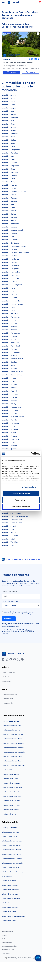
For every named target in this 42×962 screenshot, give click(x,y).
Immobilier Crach (8, 179)
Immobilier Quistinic (9, 449)
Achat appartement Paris (10, 832)
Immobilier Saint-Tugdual (12, 513)
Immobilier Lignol (8, 288)
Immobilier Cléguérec (10, 166)
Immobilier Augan (9, 108)
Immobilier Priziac (9, 442)
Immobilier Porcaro (9, 436)
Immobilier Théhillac (10, 536)
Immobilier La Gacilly (10, 249)
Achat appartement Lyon (10, 836)
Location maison (7, 699)
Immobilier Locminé (9, 298)
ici (30, 614)
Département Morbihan (32, 559)
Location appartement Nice (11, 761)
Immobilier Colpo (8, 169)
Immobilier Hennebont (10, 224)
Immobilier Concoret (10, 172)
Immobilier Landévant (10, 259)
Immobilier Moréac (9, 349)
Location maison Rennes (10, 810)
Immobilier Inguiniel (9, 227)
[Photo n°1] (21, 44)
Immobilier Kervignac (10, 243)
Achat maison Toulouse (10, 894)
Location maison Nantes (10, 774)
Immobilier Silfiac (8, 529)
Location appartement (9, 694)
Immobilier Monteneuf (10, 343)
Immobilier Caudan (9, 159)
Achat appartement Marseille (12, 850)
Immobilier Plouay (9, 404)
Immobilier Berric (8, 124)
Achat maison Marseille (10, 907)
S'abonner (8, 619)
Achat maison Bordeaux (10, 885)
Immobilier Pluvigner (10, 430)
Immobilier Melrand (9, 327)
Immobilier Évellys (9, 188)
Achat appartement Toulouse (12, 841)
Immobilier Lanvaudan (11, 272)
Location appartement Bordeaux (13, 734)
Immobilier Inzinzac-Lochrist (13, 230)
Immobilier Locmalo (9, 294)
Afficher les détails (29, 487)
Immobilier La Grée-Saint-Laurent (15, 253)
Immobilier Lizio (8, 291)
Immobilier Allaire (9, 95)
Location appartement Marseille (13, 748)
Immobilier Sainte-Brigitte (12, 520)
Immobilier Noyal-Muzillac (12, 372)
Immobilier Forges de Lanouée (14, 191)
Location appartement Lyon (11, 730)
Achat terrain (6, 681)
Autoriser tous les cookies (21, 493)
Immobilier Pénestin (9, 384)
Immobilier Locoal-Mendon (12, 304)
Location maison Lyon (9, 814)
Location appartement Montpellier (13, 752)
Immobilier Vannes (9, 545)
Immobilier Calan (8, 146)
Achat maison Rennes (9, 912)
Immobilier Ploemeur (10, 394)
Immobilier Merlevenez (11, 333)
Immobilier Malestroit (10, 314)
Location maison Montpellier (11, 796)
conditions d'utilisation (21, 631)
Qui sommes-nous (8, 950)
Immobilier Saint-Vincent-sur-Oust (15, 516)
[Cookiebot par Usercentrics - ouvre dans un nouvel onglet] (31, 453)
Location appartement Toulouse (13, 743)
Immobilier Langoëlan (10, 265)
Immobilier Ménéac (9, 330)
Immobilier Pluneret (9, 426)
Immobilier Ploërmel (9, 401)
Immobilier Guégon (9, 198)
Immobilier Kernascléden (11, 240)
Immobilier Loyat (8, 311)
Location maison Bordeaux (11, 783)
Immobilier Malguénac (11, 317)
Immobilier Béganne (10, 118)
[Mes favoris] (36, 2)
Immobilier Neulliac (9, 362)
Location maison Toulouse (11, 801)
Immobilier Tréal (8, 539)
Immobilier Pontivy (9, 433)
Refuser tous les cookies (21, 506)
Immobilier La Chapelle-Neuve (14, 246)
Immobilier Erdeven (9, 185)
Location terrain (7, 703)
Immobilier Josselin (9, 233)
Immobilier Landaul (9, 256)
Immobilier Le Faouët (10, 278)
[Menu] (3, 2)
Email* (5, 596)
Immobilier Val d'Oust (10, 542)
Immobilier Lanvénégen (11, 275)
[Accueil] (3, 559)
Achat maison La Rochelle (11, 898)
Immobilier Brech (8, 137)
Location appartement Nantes (12, 739)
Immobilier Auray (8, 111)
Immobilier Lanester (10, 262)
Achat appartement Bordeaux (12, 859)
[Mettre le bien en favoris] (38, 33)
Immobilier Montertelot (11, 346)
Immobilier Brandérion (10, 134)
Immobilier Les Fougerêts (12, 285)
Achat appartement (8, 672)
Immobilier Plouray (9, 413)
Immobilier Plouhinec (10, 410)
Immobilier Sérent (9, 526)
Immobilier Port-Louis (10, 439)
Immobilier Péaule (9, 378)
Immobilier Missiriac (9, 336)
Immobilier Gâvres (9, 195)
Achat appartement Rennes (11, 854)
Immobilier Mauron (9, 323)
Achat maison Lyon (8, 903)
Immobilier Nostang (9, 368)
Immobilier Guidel (9, 211)
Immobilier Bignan (9, 127)
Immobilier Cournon (9, 175)
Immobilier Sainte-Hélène (12, 523)
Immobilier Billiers (9, 130)
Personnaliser (20, 500)
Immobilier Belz (8, 121)
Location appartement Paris (11, 725)
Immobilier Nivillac (9, 365)
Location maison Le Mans (10, 805)
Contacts (5, 939)
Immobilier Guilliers (9, 217)
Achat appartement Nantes (11, 845)
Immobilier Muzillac (9, 356)
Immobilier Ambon (9, 98)
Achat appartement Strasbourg (12, 872)
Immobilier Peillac (9, 381)
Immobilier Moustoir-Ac (11, 352)
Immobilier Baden (9, 114)
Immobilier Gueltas (9, 201)
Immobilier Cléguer (9, 163)
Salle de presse (7, 942)
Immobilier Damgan (9, 182)
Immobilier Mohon (9, 339)
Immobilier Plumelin (9, 420)
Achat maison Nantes (9, 881)
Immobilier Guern (8, 208)
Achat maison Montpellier (10, 890)
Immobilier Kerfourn (9, 237)
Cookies (4, 935)
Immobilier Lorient (9, 307)
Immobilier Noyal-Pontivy (12, 375)
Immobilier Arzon (8, 105)
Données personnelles (9, 946)
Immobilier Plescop (9, 388)
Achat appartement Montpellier (12, 863)
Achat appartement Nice (10, 867)
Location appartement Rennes (12, 756)
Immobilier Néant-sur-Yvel (12, 359)
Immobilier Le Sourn (10, 282)
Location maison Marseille (11, 792)
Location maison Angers (10, 779)
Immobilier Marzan (9, 320)
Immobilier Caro (8, 156)
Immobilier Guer (8, 204)
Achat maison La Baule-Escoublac (13, 916)
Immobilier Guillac (9, 214)
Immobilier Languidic (10, 269)
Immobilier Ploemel (9, 391)
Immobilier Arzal (8, 101)
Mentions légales (7, 932)
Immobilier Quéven (9, 446)
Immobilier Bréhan (9, 140)
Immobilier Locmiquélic (11, 301)
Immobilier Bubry (8, 143)
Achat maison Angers (9, 920)
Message (13, 72)
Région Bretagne (14, 559)
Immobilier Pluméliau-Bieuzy (13, 417)
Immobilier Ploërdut (9, 397)
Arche (35, 958)
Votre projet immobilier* (10, 601)
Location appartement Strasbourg (13, 765)
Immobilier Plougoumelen (12, 407)
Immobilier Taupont (9, 532)
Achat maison (6, 677)
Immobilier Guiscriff (9, 220)
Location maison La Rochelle (12, 787)
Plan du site (5, 953)
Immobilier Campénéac (11, 150)
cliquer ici (16, 626)
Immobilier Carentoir (10, 153)
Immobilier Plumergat (10, 423)
